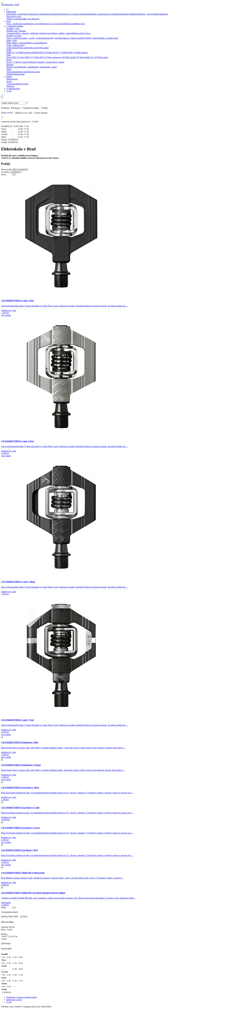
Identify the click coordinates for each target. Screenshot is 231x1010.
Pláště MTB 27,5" (54, 52)
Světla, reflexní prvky (15, 45)
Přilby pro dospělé (35, 43)
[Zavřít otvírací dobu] (115, 117)
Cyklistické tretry (44, 33)
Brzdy (9, 60)
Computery (11, 33)
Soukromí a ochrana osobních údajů (21, 997)
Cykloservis (11, 84)
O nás (8, 91)
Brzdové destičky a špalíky (41, 62)
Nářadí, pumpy (91, 38)
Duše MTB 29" (41, 57)
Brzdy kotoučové (23, 62)
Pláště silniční (82, 52)
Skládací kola (69, 24)
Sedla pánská (23, 72)
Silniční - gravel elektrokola (150, 14)
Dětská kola (80, 24)
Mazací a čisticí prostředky (74, 38)
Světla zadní (23, 48)
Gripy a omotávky (14, 38)
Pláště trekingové (26, 52)
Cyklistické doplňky (14, 26)
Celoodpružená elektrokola (49, 14)
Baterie (165, 14)
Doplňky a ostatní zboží (108, 38)
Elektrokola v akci (14, 14)
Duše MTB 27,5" (27, 57)
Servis (9, 81)
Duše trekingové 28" (56, 57)
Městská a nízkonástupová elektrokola (105, 14)
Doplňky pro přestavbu (29, 19)
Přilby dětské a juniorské (16, 43)
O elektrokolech (13, 88)
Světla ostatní (43, 48)
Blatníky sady (37, 67)
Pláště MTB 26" (40, 52)
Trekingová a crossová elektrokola (75, 14)
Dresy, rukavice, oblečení (26, 33)
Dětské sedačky (78, 33)
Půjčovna (10, 86)
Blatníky (10, 64)
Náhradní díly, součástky (52, 38)
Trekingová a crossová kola (51, 24)
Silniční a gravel (33, 24)
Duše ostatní (102, 57)
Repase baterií (22, 84)
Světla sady (32, 48)
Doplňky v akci (13, 28)
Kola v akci (11, 24)
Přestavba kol (12, 79)
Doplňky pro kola (13, 36)
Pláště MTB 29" (69, 52)
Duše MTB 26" (13, 57)
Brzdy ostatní (58, 62)
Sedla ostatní (34, 72)
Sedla (8, 69)
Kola (8, 21)
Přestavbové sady (13, 16)
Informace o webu (14, 1000)
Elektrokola (11, 12)
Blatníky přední (13, 67)
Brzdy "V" (11, 62)
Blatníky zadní (26, 67)
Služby (9, 76)
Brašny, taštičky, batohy (62, 33)
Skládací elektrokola (130, 14)
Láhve (87, 33)
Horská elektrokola (30, 14)
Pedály (9, 74)
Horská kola (21, 24)
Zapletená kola (18, 74)
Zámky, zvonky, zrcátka (32, 38)
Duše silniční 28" (72, 57)
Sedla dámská (12, 72)
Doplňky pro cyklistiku (16, 31)
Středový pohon (13, 19)
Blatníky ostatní (50, 67)
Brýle (45, 43)
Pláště (8, 50)
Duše (8, 55)
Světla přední (12, 48)
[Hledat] (2, 98)
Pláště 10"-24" (12, 52)
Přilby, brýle (11, 40)
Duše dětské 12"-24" (88, 57)
